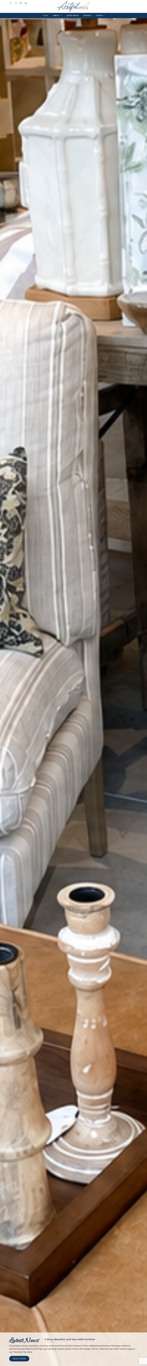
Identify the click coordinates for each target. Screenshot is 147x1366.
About (56, 15)
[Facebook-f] (10, 3)
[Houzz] (25, 3)
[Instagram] (15, 3)
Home (45, 15)
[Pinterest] (20, 3)
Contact (87, 15)
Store (99, 15)
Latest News (72, 15)
